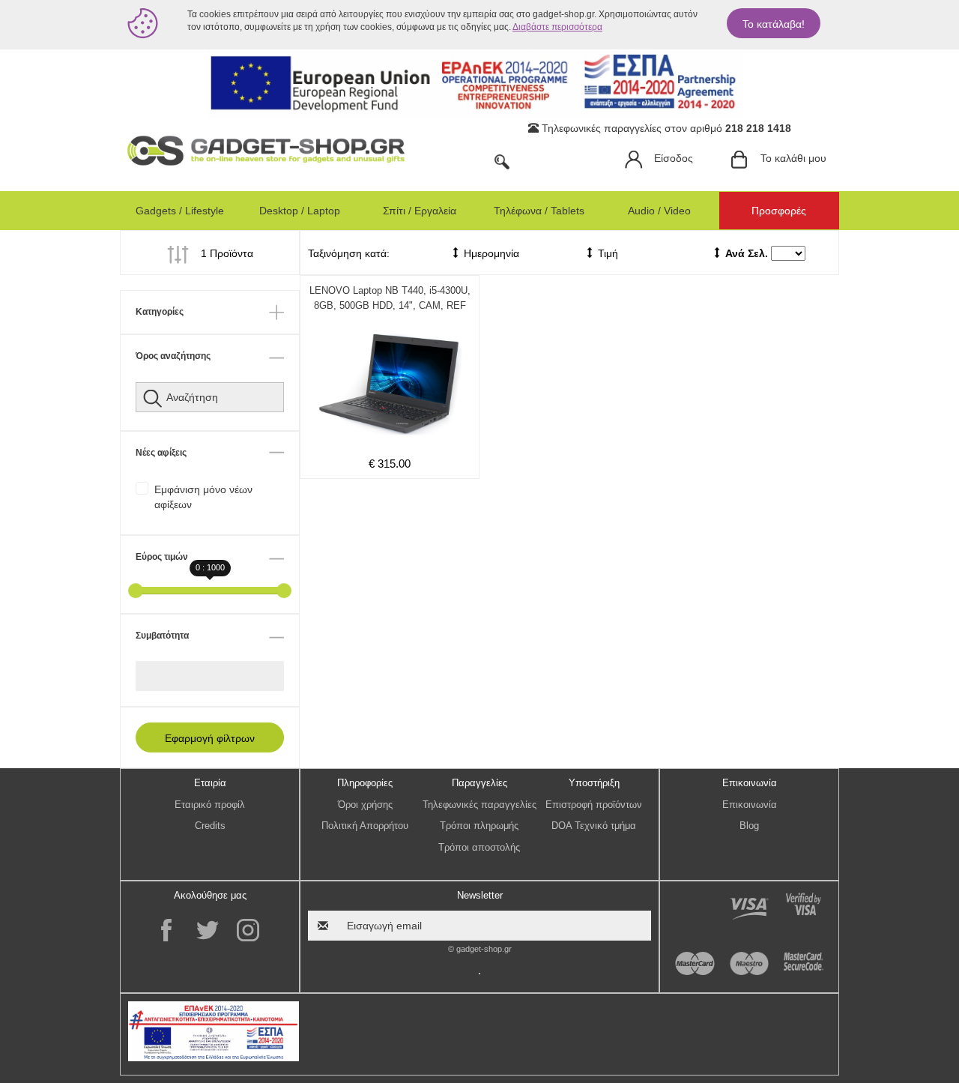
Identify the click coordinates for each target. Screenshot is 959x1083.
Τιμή (606, 253)
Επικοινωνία (749, 804)
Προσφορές (778, 211)
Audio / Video (659, 211)
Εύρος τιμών (162, 557)
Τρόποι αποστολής (479, 847)
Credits (210, 825)
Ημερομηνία (490, 253)
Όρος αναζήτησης (173, 356)
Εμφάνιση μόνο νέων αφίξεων (203, 496)
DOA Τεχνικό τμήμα (593, 825)
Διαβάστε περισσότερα (557, 27)
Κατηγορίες (160, 312)
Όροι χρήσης (365, 804)
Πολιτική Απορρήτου (364, 825)
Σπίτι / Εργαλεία (419, 211)
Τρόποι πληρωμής (479, 825)
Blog (749, 825)
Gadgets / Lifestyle (180, 211)
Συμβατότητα (162, 635)
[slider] (135, 590)
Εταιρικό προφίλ (210, 804)
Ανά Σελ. (746, 253)
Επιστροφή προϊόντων (593, 804)
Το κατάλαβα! (773, 24)
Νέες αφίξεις (161, 452)
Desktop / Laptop (299, 211)
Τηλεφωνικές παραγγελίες (479, 804)
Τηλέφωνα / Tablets (539, 211)
